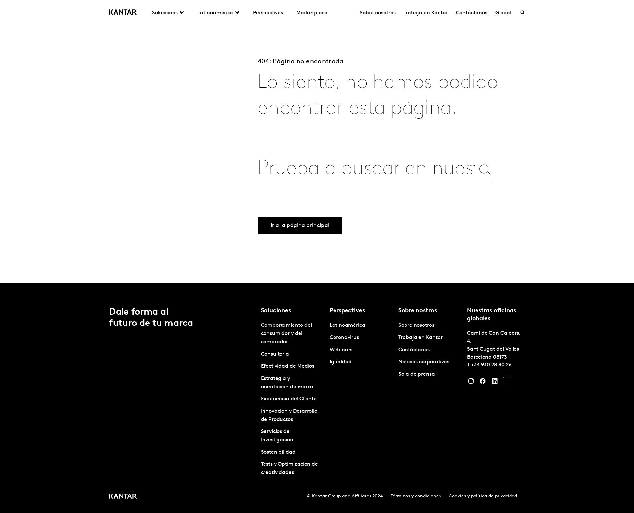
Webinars (341, 350)
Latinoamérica (347, 325)
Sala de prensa (416, 374)
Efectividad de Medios (287, 366)
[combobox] (366, 169)
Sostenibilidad (278, 452)
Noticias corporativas (423, 362)
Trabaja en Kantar (426, 13)
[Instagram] (471, 382)
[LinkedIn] (495, 382)
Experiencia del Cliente (289, 399)
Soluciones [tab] (165, 13)
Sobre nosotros (378, 13)
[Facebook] (483, 382)
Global (503, 13)
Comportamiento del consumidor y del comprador (286, 334)
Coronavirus (344, 337)
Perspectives (268, 13)
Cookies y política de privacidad (483, 496)
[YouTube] (507, 382)
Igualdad (341, 362)
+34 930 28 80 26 (491, 365)
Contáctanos (471, 13)
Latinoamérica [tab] (215, 13)
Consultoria (275, 354)
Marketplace (311, 13)
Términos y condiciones (416, 496)
